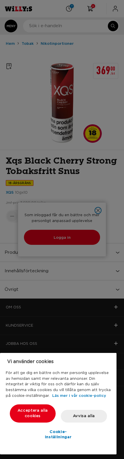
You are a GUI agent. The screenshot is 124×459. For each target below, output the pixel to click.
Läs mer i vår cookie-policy (79, 395)
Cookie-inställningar (58, 434)
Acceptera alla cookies (33, 413)
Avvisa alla (84, 416)
